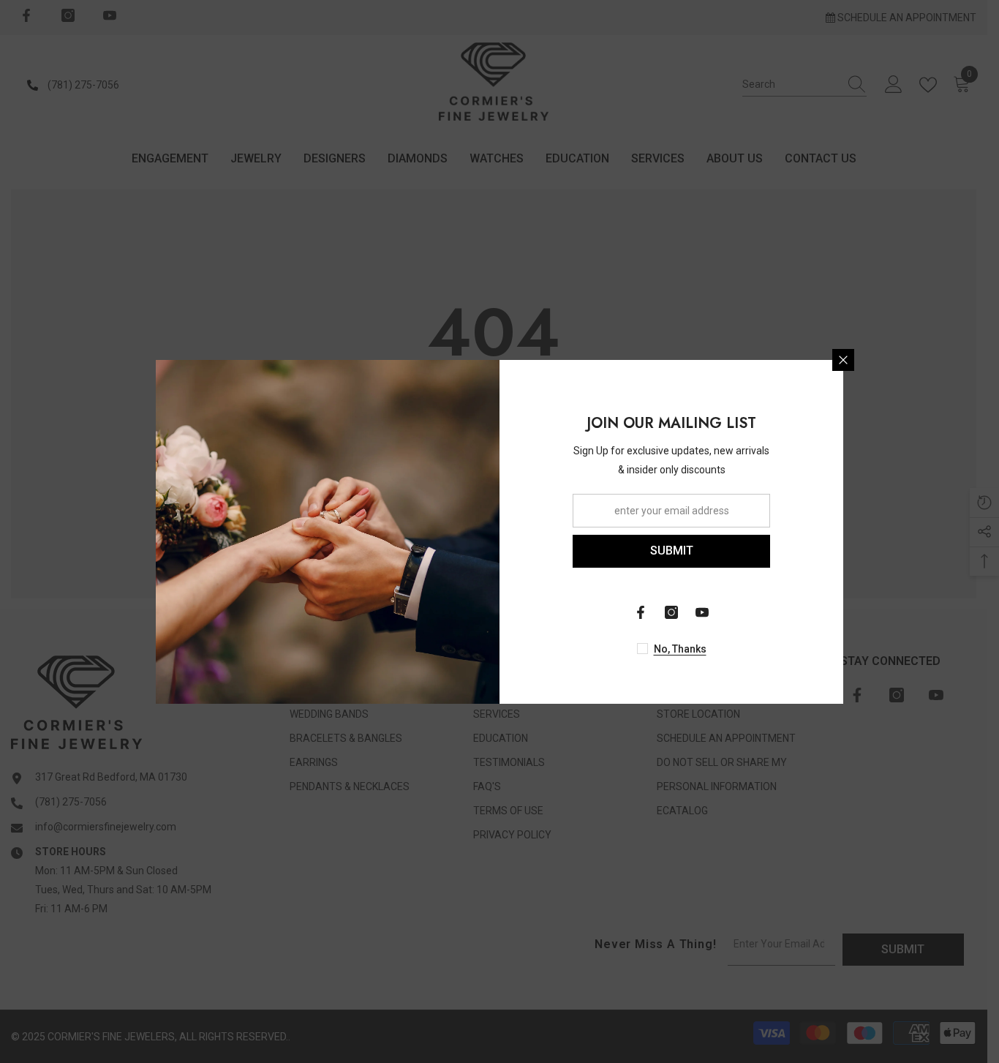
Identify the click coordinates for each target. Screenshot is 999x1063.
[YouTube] (702, 612)
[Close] (843, 360)
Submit (671, 550)
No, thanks (680, 649)
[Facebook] (640, 612)
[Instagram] (671, 612)
